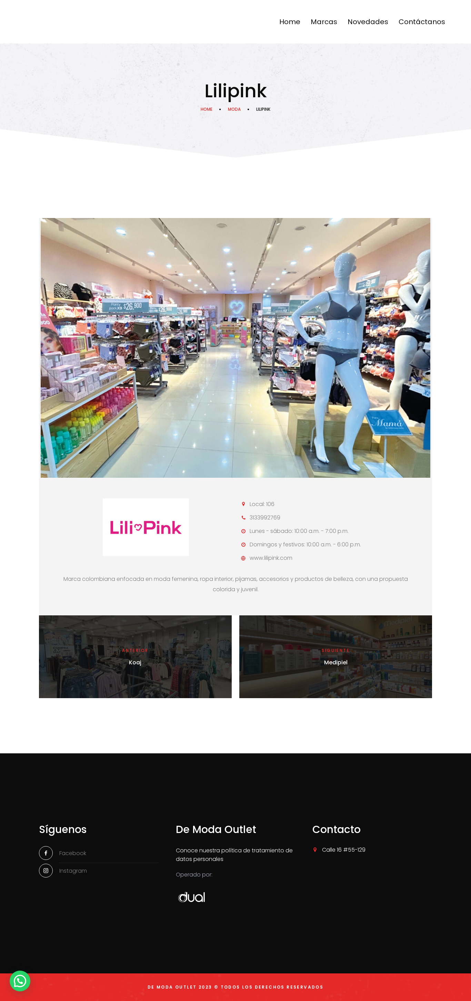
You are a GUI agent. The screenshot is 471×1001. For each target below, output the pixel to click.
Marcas (324, 22)
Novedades (368, 22)
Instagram (73, 871)
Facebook (72, 853)
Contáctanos (422, 22)
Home (289, 22)
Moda (234, 109)
